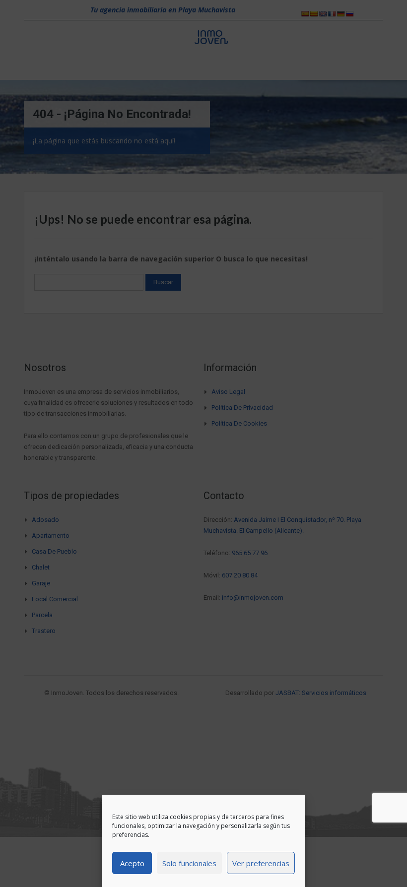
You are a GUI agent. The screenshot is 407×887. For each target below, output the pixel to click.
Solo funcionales (189, 863)
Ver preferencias (260, 863)
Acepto (132, 863)
